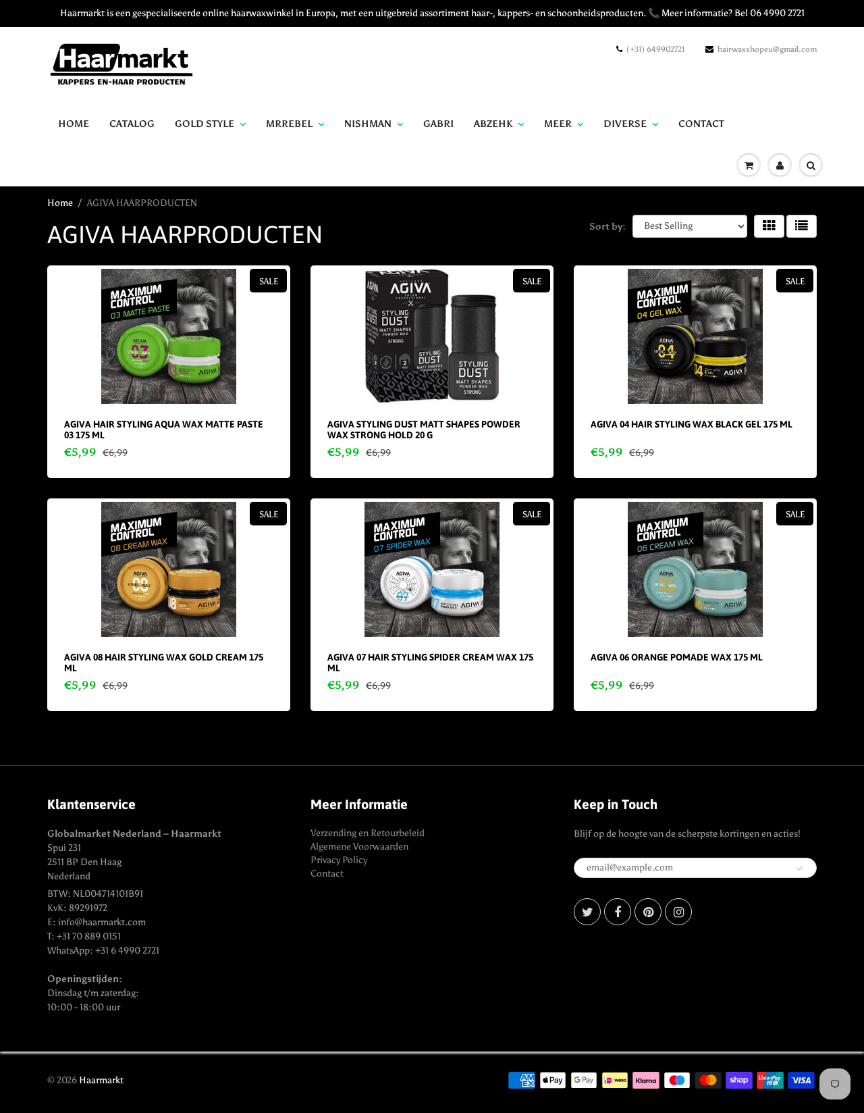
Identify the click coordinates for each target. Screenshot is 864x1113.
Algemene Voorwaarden (359, 846)
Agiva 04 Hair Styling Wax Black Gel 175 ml (691, 424)
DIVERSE (625, 124)
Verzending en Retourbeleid (367, 833)
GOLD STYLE (204, 124)
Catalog (132, 124)
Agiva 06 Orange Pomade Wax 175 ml (677, 657)
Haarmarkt (101, 1080)
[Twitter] (587, 911)
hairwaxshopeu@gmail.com (767, 49)
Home (73, 124)
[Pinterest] (648, 911)
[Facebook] (617, 911)
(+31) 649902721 (655, 49)
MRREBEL (289, 124)
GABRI (438, 124)
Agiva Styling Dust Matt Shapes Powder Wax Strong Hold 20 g (423, 429)
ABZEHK (493, 124)
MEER (558, 124)
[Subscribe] (800, 868)
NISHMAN (368, 124)
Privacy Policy (338, 860)
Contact (327, 873)
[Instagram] (678, 911)
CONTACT (701, 124)
